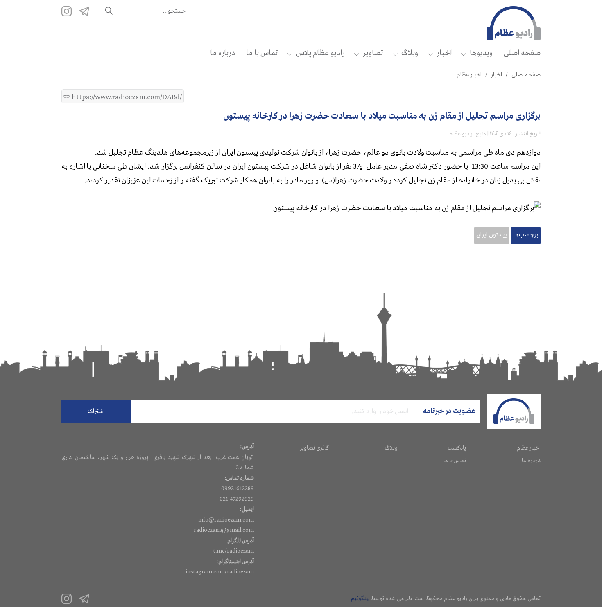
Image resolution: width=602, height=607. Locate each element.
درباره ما (222, 53)
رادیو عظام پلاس (320, 53)
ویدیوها (481, 53)
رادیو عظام (461, 133)
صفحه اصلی (522, 53)
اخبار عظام (469, 75)
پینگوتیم (360, 598)
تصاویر (373, 53)
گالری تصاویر (314, 448)
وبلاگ (409, 53)
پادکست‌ (457, 448)
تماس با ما (262, 53)
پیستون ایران (491, 235)
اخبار (444, 53)
